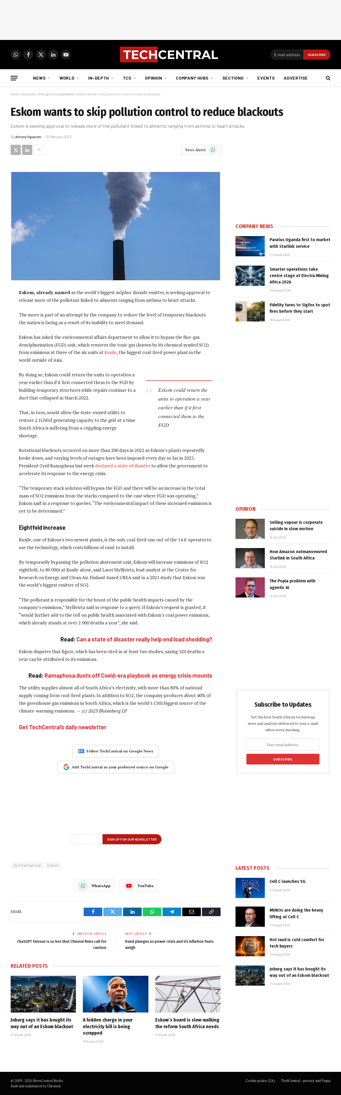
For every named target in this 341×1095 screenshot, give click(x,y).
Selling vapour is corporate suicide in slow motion (296, 526)
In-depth (98, 77)
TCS (127, 77)
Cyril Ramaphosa (27, 865)
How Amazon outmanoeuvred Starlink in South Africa (298, 555)
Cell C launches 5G (287, 881)
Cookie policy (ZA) (260, 1080)
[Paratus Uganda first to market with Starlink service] (250, 246)
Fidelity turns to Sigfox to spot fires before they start (300, 308)
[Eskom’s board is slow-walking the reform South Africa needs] (188, 994)
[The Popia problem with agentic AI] (250, 587)
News (39, 77)
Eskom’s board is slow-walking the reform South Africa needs (187, 1023)
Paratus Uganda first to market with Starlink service (300, 243)
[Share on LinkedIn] (27, 150)
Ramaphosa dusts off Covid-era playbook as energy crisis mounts (128, 675)
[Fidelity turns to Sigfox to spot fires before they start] (250, 311)
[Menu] (14, 78)
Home (15, 94)
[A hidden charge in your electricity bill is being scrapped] (115, 994)
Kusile (110, 352)
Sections (233, 77)
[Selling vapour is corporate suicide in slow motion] (250, 529)
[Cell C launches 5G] (250, 888)
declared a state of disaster (122, 466)
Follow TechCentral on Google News (120, 751)
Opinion (153, 77)
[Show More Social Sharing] (39, 150)
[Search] (327, 78)
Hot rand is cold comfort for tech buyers (297, 943)
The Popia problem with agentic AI (292, 584)
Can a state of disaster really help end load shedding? (144, 639)
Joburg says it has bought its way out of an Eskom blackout (42, 1023)
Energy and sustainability (56, 94)
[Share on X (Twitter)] (16, 150)
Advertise (296, 77)
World (66, 77)
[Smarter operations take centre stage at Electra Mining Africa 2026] (250, 276)
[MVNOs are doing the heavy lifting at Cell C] (250, 917)
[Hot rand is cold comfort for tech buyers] (250, 946)
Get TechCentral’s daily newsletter (62, 726)
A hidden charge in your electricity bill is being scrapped (108, 1026)
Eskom (53, 865)
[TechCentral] (170, 54)
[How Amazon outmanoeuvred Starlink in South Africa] (250, 558)
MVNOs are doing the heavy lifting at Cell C (296, 913)
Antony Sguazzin (28, 137)
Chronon (54, 1086)
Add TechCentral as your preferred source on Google (120, 766)
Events (266, 77)
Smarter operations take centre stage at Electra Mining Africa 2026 (299, 275)
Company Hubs (192, 77)
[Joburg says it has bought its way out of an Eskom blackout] (43, 994)
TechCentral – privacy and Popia (305, 1080)
